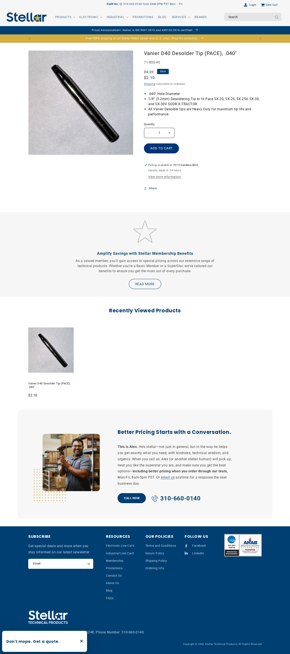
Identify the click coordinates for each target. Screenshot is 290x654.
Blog (109, 590)
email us (168, 477)
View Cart (271, 4)
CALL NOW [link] (131, 498)
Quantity (149, 124)
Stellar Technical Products (221, 644)
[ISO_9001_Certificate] (243, 545)
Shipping (149, 83)
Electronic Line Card (120, 545)
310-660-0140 (132, 632)
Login (252, 4)
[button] (65, 17)
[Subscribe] (88, 564)
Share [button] (153, 188)
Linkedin (198, 553)
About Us (112, 583)
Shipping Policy (156, 560)
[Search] (277, 17)
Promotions (114, 568)
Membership (114, 560)
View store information (164, 176)
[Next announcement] (260, 38)
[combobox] (253, 17)
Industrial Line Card (120, 553)
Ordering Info (154, 568)
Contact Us (114, 575)
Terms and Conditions (160, 545)
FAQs (109, 598)
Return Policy (154, 553)
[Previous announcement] (29, 38)
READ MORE (145, 284)
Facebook (199, 545)
